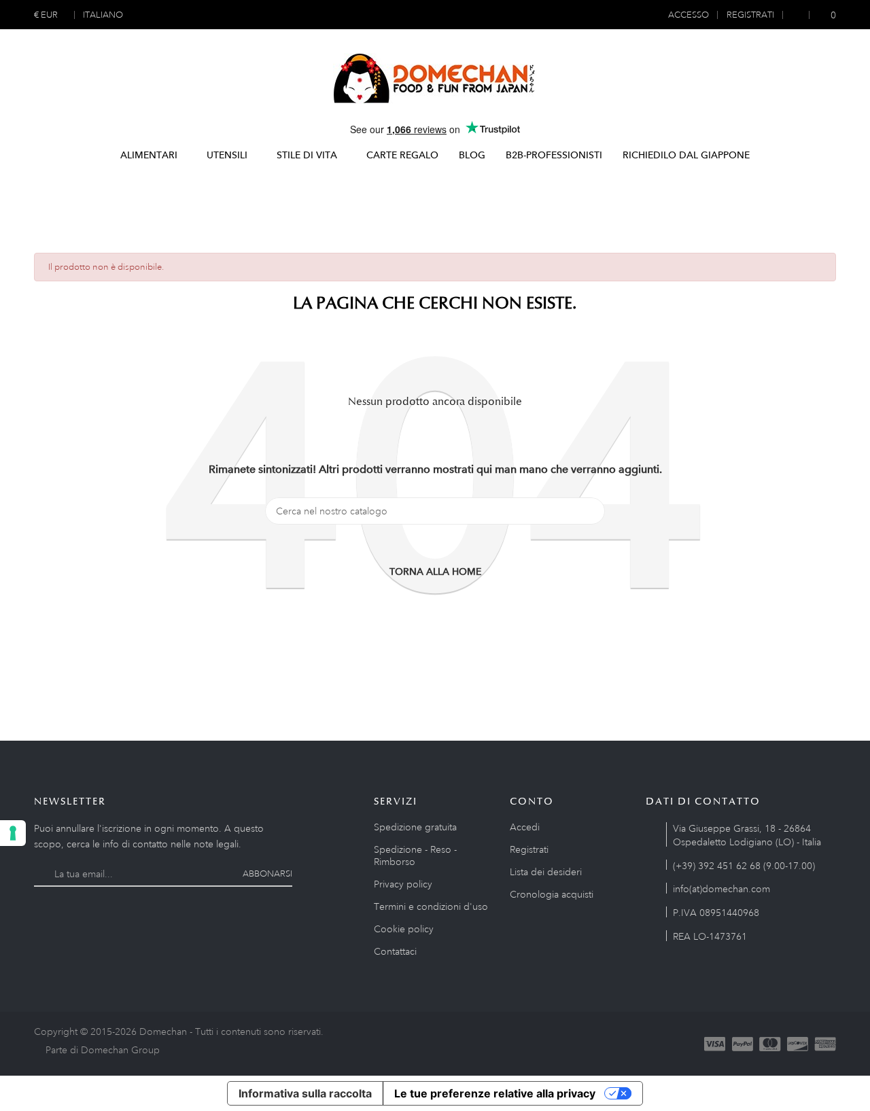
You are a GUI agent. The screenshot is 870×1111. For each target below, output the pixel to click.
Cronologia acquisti (551, 894)
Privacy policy (403, 884)
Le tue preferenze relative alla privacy (494, 1093)
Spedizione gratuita (415, 827)
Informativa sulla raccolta (305, 1093)
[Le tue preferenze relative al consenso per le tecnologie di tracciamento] (13, 833)
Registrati (529, 849)
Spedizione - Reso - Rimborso (415, 855)
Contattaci (395, 951)
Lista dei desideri (546, 872)
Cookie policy (404, 929)
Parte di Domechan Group (103, 1050)
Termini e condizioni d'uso (431, 906)
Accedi (525, 827)
